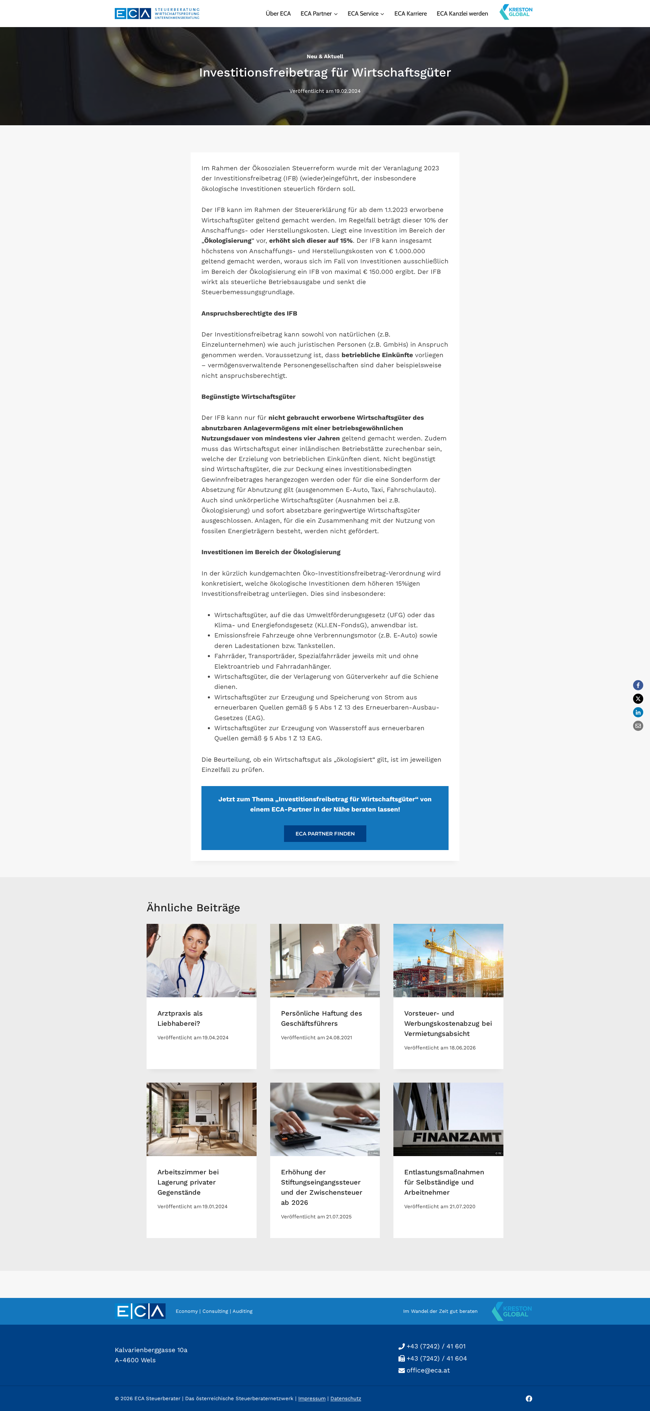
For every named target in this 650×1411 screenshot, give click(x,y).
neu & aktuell (325, 56)
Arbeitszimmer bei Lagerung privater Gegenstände (188, 1182)
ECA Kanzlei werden (462, 13)
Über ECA (278, 13)
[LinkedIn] (638, 712)
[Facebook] (638, 685)
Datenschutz (345, 1398)
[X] (638, 699)
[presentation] (202, 960)
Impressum (312, 1398)
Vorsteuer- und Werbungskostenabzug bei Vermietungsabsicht (448, 1023)
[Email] (638, 726)
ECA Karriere (410, 13)
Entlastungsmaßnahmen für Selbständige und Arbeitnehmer (444, 1182)
